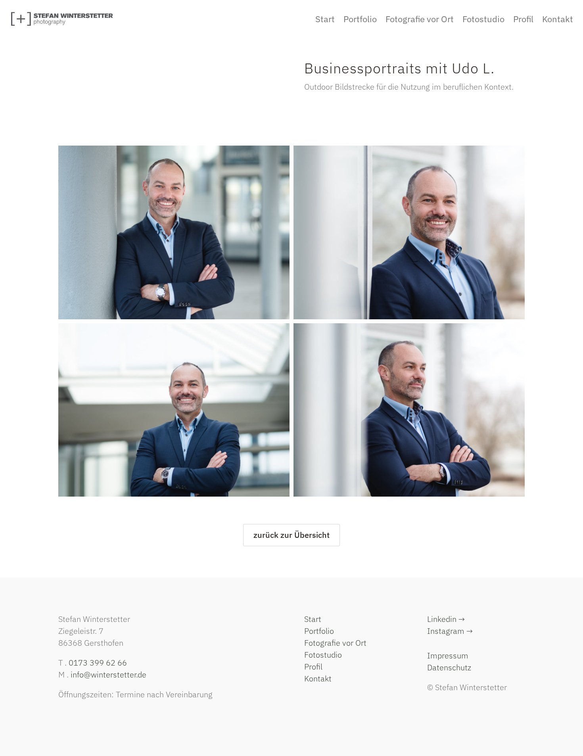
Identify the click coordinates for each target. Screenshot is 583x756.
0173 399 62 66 (98, 662)
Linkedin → (446, 619)
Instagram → (450, 631)
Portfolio (319, 631)
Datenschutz (449, 667)
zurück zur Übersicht (291, 535)
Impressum (447, 655)
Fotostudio (323, 654)
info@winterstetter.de (108, 674)
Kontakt (318, 678)
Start (312, 619)
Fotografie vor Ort (335, 642)
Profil (313, 666)
